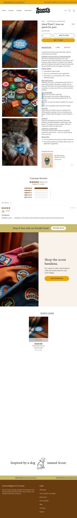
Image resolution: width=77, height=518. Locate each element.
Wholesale (43, 490)
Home (43, 21)
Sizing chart (43, 497)
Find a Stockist (44, 501)
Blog (41, 504)
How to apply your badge (48, 493)
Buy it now (58, 40)
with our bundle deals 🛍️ (14, 2)
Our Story (42, 508)
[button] (69, 10)
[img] (6, 208)
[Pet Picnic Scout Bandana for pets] (47, 160)
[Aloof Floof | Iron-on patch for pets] (38, 329)
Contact (42, 512)
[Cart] (74, 10)
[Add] (71, 164)
